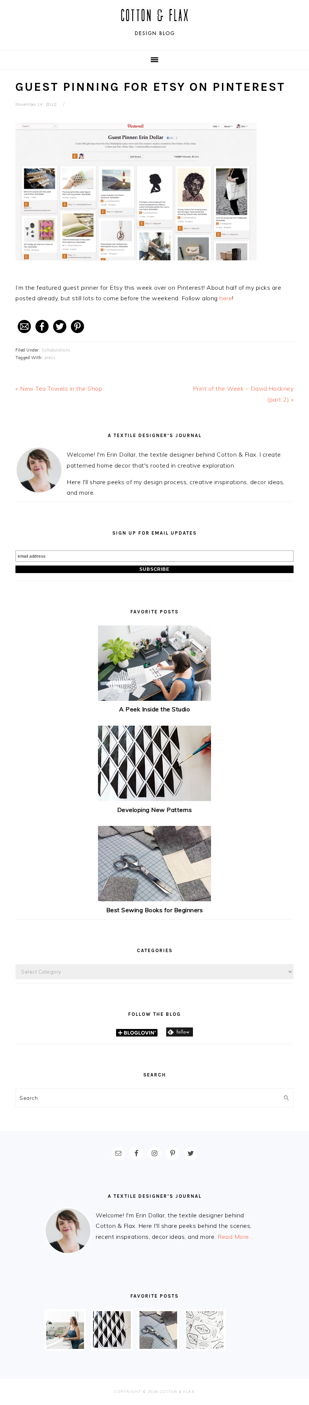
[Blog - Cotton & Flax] (154, 38)
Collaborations (56, 350)
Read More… (235, 1236)
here (225, 298)
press (50, 357)
